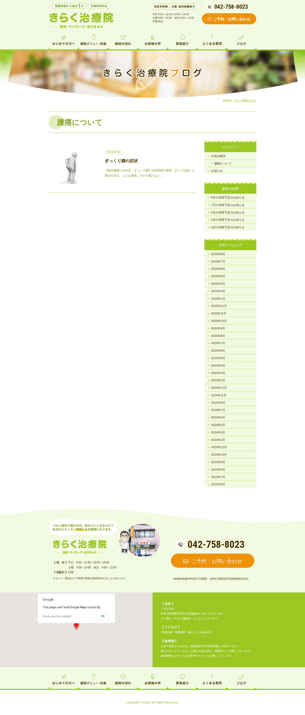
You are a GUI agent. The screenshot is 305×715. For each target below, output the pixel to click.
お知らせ (217, 170)
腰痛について (223, 163)
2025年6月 (218, 350)
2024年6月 (218, 417)
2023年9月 (218, 462)
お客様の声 (152, 41)
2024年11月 (218, 395)
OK (103, 616)
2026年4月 (218, 283)
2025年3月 (218, 373)
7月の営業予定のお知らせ (228, 205)
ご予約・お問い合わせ (231, 19)
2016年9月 (218, 484)
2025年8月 (218, 335)
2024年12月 (219, 387)
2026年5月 (218, 276)
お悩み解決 (218, 156)
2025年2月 (218, 380)
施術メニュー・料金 (93, 41)
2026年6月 (218, 268)
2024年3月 (218, 440)
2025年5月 (218, 358)
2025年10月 (219, 321)
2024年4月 (218, 432)
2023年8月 (218, 469)
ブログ (241, 41)
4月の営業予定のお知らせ (228, 227)
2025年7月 (218, 343)
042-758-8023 (231, 6)
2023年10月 (219, 454)
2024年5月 (218, 425)
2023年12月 (219, 447)
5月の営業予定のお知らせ (228, 219)
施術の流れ (123, 41)
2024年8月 (218, 402)
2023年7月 (218, 477)
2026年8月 (218, 254)
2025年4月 (218, 365)
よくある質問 (212, 41)
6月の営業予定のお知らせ (228, 212)
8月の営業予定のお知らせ (228, 197)
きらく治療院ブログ (245, 100)
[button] (76, 626)
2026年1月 (218, 298)
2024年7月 (218, 410)
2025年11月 (218, 313)
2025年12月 (219, 306)
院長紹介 (182, 41)
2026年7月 (218, 261)
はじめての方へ (63, 41)
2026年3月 (218, 291)
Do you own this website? (57, 616)
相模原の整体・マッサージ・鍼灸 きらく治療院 (80, 547)
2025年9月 (218, 328)
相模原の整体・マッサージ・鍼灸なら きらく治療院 (81, 20)
